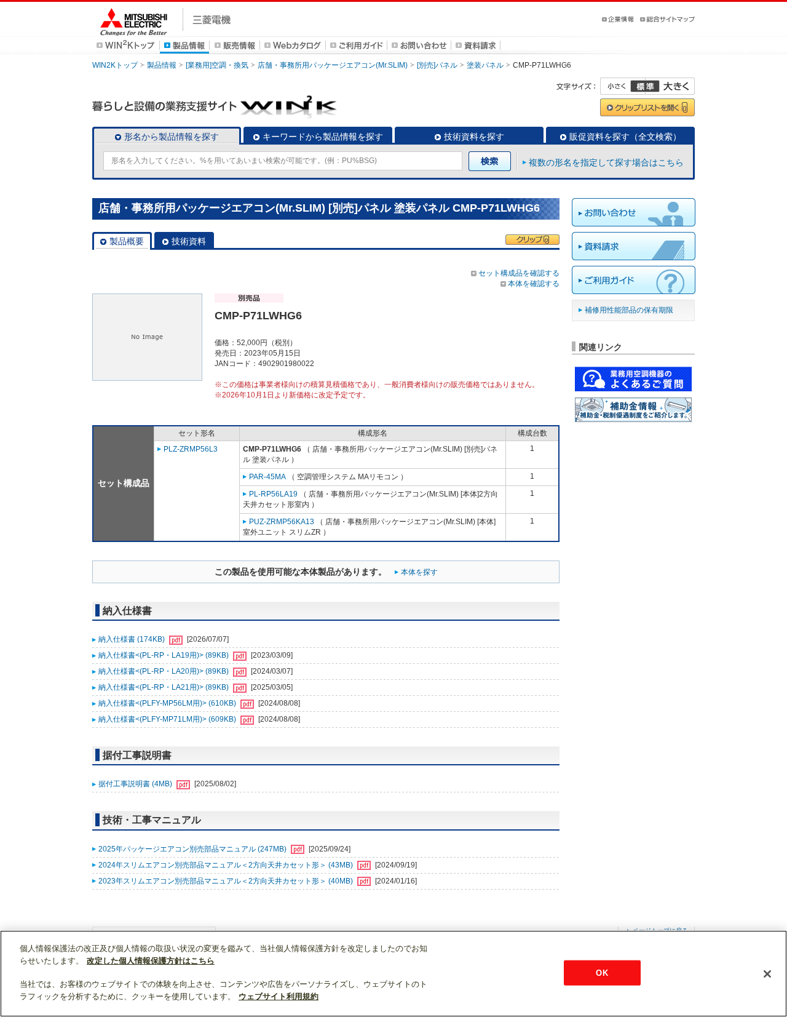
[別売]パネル (437, 65)
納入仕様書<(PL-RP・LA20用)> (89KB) (164, 671)
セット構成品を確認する (519, 273)
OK (601, 972)
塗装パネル (485, 65)
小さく (623, 86)
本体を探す (419, 572)
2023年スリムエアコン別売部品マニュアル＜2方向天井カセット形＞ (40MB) (226, 881)
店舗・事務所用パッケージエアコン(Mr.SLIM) (333, 65)
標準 (645, 86)
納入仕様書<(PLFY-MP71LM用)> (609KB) (168, 719)
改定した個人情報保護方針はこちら (151, 960)
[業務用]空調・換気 (217, 65)
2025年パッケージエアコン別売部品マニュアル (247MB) (193, 849)
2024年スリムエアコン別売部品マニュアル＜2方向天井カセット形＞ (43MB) (226, 865)
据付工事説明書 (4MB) (136, 784)
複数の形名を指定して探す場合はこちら (606, 162)
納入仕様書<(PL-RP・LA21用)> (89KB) (164, 687)
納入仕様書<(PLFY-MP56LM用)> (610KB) (168, 703)
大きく (670, 86)
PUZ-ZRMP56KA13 (281, 521)
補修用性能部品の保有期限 (629, 310)
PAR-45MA (267, 477)
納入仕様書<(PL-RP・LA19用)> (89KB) (164, 655)
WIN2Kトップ (115, 65)
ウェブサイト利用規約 (278, 996)
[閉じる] (767, 973)
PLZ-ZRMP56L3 (191, 449)
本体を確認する (534, 283)
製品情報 (161, 65)
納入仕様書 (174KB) (132, 639)
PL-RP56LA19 (273, 494)
